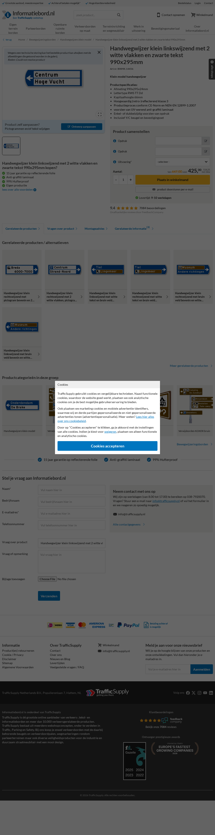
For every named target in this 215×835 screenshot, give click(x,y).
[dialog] (107, 417)
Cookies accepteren (107, 446)
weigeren (110, 431)
